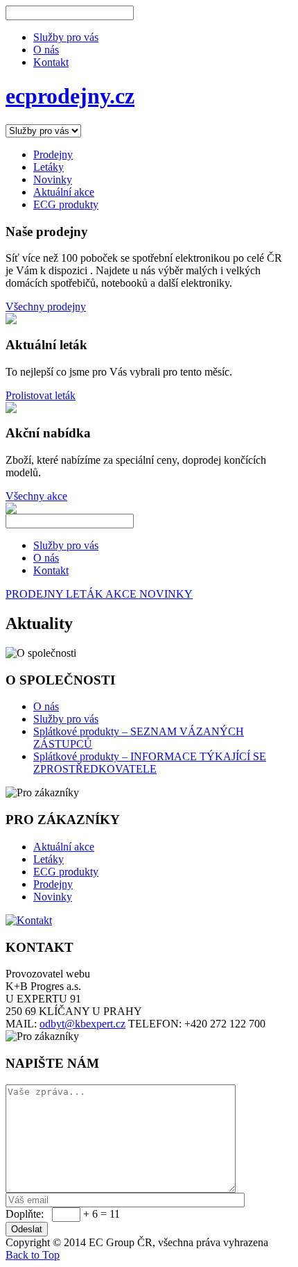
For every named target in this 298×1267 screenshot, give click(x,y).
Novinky (52, 897)
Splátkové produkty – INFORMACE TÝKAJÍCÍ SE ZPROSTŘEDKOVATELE (149, 762)
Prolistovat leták (41, 395)
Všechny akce (36, 496)
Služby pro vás (65, 37)
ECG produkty (65, 872)
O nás (46, 50)
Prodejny (53, 884)
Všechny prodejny (46, 306)
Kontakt (51, 62)
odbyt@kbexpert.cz (82, 1024)
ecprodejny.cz (70, 95)
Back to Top (33, 1255)
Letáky (48, 859)
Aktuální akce (63, 847)
